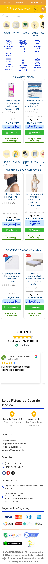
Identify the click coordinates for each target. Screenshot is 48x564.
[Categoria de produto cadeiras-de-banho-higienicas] (34, 29)
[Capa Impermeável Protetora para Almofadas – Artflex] (11, 262)
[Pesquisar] (41, 17)
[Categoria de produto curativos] (16, 27)
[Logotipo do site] (18, 8)
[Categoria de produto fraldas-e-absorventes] (25, 28)
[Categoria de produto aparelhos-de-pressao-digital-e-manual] (25, 158)
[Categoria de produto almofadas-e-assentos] (6, 28)
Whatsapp (22, 2)
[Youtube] (8, 473)
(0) (13, 112)
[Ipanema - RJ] (34, 414)
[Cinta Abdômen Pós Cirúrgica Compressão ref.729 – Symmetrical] (34, 183)
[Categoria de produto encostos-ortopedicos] (16, 157)
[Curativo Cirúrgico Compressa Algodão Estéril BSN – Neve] (34, 89)
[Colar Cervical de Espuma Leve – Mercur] (11, 183)
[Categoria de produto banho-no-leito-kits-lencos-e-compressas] (6, 158)
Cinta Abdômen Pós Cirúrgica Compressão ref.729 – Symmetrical (34, 199)
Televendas (38, 2)
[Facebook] (4, 473)
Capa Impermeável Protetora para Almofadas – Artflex (11, 277)
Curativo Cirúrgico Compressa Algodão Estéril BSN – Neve (34, 104)
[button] (11, 307)
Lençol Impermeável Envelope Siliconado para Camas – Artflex (34, 278)
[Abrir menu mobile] (3, 9)
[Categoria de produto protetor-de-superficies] (34, 157)
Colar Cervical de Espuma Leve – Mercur (12, 197)
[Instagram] (13, 473)
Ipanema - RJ (34, 418)
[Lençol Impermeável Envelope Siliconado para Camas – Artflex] (34, 262)
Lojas (9, 2)
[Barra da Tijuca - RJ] (12, 414)
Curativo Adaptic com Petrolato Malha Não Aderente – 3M (12, 104)
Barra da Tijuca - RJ (12, 418)
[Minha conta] (35, 9)
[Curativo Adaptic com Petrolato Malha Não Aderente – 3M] (11, 89)
